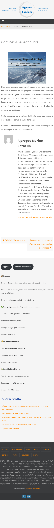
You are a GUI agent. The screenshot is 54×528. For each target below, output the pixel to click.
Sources (25, 455)
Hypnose (46, 449)
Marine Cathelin (32, 449)
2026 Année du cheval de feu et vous (15, 413)
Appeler (6, 266)
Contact (36, 455)
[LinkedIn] (24, 496)
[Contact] (28, 496)
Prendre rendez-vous (23, 266)
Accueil (5, 449)
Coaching (5, 455)
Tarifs (15, 455)
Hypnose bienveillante (10, 428)
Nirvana (28, 489)
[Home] (2, 27)
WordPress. (36, 489)
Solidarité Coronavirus (15, 240)
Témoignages (17, 449)
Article (8, 27)
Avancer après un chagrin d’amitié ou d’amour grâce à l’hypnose (40, 244)
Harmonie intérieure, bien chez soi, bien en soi (19, 424)
